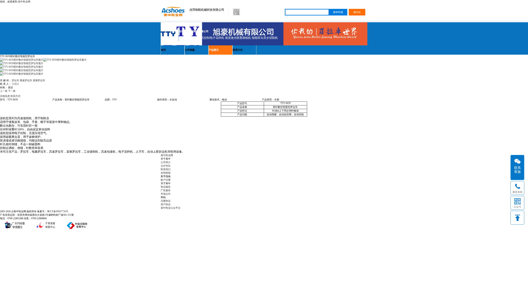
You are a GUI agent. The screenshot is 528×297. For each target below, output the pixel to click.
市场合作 (166, 193)
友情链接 (166, 172)
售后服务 (166, 186)
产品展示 (214, 49)
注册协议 (166, 200)
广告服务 (166, 190)
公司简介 (166, 162)
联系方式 (238, 49)
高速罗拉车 (26, 80)
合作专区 (166, 165)
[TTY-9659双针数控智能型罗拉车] (65, 59)
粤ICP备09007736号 (57, 211)
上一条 (3, 91)
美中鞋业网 (24, 1)
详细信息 (5, 96)
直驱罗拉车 (39, 80)
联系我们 (166, 169)
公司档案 (190, 49)
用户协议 (166, 204)
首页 (163, 49)
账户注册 (166, 179)
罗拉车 (15, 80)
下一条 (11, 91)
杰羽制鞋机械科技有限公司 (207, 9)
